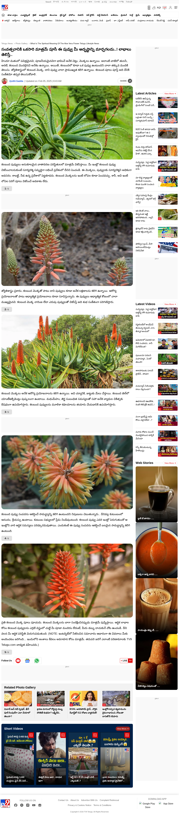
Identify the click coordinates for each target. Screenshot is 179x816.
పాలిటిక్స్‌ (157, 15)
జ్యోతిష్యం (26, 20)
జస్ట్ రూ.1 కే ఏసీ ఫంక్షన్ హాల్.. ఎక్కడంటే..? (82, 779)
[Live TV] (164, 8)
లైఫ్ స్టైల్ (63, 15)
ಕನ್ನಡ (65, 2)
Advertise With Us (89, 800)
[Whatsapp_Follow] (36, 660)
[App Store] (167, 805)
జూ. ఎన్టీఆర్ (118, 20)
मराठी (73, 2)
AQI (159, 7)
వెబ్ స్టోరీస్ (90, 15)
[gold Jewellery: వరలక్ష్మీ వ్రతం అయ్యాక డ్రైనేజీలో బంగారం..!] (115, 758)
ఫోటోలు (72, 15)
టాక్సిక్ (6, 20)
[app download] (148, 8)
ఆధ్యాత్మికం (147, 15)
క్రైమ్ (138, 15)
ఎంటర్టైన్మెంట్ (25, 15)
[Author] (4, 81)
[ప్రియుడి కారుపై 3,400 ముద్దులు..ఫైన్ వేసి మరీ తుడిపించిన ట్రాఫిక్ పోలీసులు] (19, 758)
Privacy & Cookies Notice (79, 805)
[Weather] (153, 7)
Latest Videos (145, 304)
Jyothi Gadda (16, 81)
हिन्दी (56, 2)
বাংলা (90, 2)
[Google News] (39, 805)
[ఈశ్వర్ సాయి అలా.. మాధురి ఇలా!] (51, 758)
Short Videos (13, 728)
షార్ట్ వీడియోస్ (102, 15)
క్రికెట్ (34, 15)
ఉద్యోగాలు (16, 20)
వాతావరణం (47, 20)
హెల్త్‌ (131, 15)
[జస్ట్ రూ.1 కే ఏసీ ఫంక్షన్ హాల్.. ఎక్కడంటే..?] (83, 758)
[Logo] (4, 7)
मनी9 (121, 2)
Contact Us (63, 800)
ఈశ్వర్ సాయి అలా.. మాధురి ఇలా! (50, 779)
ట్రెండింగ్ (124, 15)
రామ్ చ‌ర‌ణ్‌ (130, 20)
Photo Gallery (21, 43)
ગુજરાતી (82, 2)
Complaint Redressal (109, 800)
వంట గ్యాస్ (84, 20)
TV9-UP (129, 2)
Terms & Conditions (102, 805)
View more (121, 729)
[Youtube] (18, 660)
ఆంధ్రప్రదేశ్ (43, 15)
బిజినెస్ (80, 15)
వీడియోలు (59, 20)
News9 (48, 2)
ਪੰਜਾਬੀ (97, 2)
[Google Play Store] (147, 805)
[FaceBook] (15, 805)
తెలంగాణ (53, 15)
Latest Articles (146, 93)
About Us (74, 800)
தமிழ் (104, 2)
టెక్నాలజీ (36, 20)
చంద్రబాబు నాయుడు (145, 20)
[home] (3, 15)
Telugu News (7, 43)
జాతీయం (114, 15)
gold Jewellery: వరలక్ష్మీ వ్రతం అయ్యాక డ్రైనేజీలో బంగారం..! (113, 779)
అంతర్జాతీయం (71, 20)
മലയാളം (113, 2)
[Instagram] (27, 805)
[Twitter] (21, 805)
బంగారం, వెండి (97, 20)
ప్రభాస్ (108, 20)
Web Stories (144, 463)
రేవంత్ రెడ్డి (161, 20)
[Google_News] (27, 660)
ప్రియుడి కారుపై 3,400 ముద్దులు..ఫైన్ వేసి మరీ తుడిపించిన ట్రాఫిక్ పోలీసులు (18, 779)
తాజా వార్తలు (13, 15)
